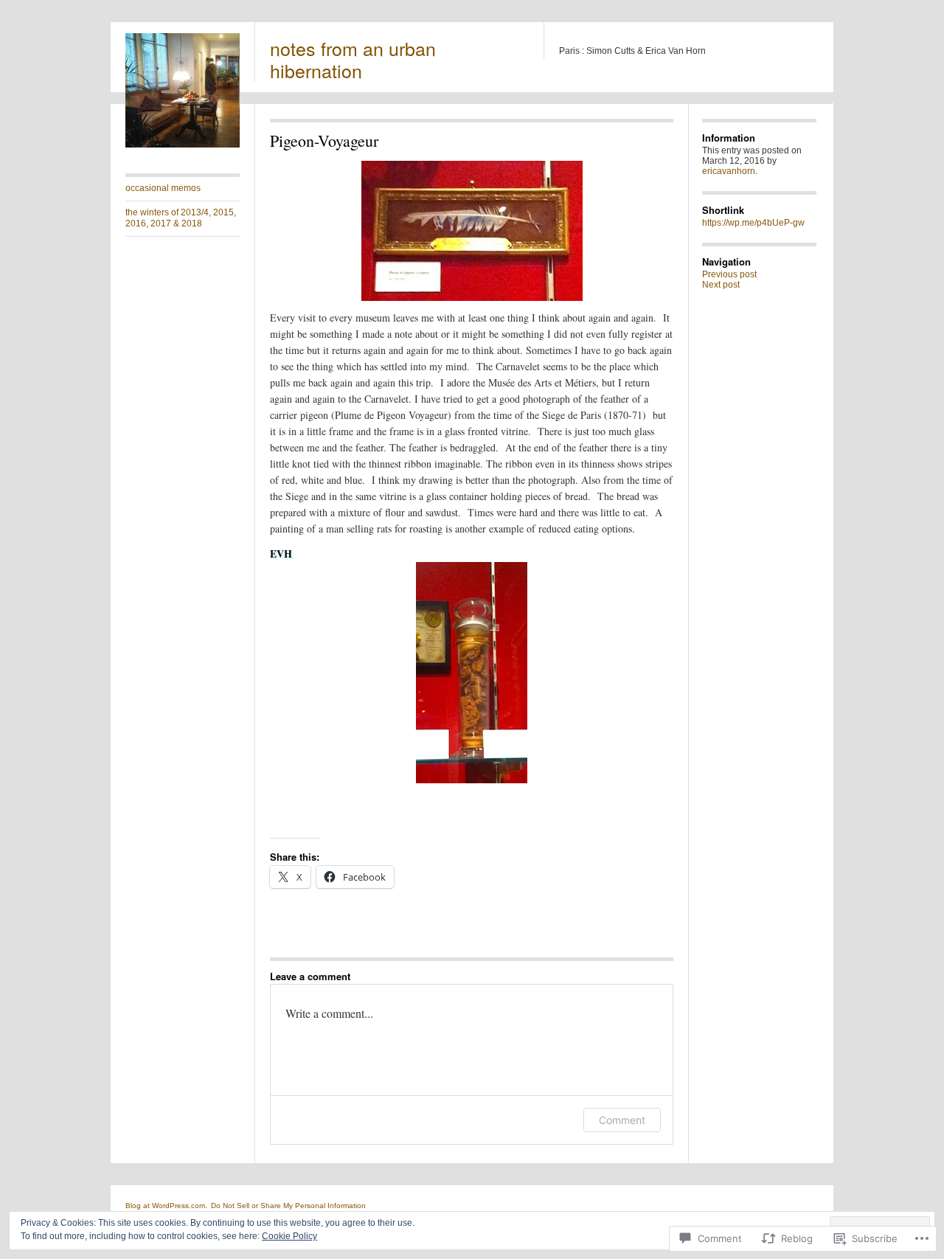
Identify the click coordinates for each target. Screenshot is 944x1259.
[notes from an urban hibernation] (182, 144)
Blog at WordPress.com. (166, 1205)
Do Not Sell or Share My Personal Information (288, 1205)
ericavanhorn (728, 171)
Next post (721, 285)
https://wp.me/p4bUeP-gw (753, 223)
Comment (622, 1120)
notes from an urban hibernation (353, 59)
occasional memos (163, 188)
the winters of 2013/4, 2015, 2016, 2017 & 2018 (180, 218)
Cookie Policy (289, 1236)
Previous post (729, 274)
